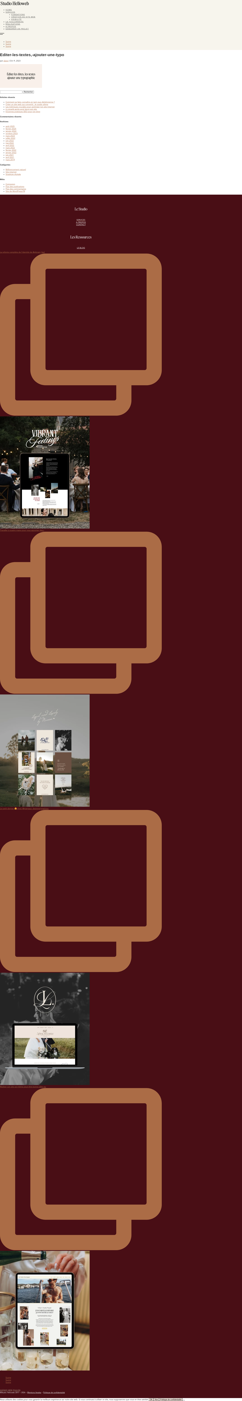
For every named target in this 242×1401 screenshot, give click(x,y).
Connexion (10, 184)
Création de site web (23, 17)
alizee (6, 61)
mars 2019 (10, 160)
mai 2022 (10, 143)
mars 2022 (10, 148)
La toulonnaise (15, 22)
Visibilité (16, 19)
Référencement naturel (16, 170)
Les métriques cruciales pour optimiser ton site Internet (30, 107)
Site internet (11, 172)
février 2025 (11, 129)
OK (151, 1399)
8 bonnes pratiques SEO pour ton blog (23, 112)
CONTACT (81, 225)
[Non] (184, 1400)
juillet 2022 (10, 138)
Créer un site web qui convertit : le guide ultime (27, 105)
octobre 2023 (12, 134)
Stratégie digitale (13, 174)
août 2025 (10, 126)
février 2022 (11, 150)
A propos (11, 27)
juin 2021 (10, 155)
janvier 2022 (11, 153)
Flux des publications (15, 187)
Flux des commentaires (16, 189)
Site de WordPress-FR (15, 191)
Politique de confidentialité (54, 1393)
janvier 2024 (11, 131)
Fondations (18, 15)
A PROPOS (81, 222)
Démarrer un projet (17, 29)
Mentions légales (34, 1393)
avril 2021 (10, 157)
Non (156, 1399)
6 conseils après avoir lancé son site (21, 109)
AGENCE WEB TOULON (10, 1390)
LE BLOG (81, 248)
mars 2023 (10, 136)
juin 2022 (10, 141)
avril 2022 (10, 145)
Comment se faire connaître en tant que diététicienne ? (30, 102)
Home (9, 10)
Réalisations (13, 24)
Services (10, 12)
